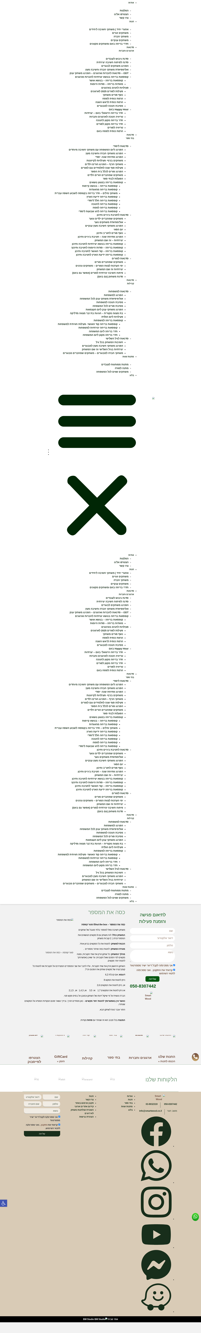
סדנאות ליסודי (121, 146)
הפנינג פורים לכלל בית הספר (107, 171)
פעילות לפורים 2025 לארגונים (107, 91)
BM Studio (88, 1319)
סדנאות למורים (120, 258)
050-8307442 (143, 986)
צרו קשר (124, 17)
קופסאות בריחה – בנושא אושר (106, 80)
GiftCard (60, 1056)
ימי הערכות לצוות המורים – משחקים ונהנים (99, 265)
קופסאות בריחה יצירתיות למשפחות (98, 327)
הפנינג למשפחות (113, 295)
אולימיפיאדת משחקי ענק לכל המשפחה (101, 298)
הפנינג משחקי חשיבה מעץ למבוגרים (102, 345)
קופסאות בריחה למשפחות (108, 320)
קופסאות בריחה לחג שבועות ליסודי (98, 211)
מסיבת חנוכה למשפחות (109, 302)
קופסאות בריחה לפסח (105, 207)
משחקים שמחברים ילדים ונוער (106, 218)
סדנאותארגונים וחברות (126, 592)
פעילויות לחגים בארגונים (115, 87)
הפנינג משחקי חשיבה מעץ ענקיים (104, 225)
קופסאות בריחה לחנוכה (104, 204)
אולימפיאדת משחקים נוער (108, 222)
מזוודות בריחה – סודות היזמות (106, 84)
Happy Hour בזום (119, 109)
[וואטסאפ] (156, 1182)
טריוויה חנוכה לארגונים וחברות (106, 116)
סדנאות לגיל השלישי (117, 338)
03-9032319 (152, 1104)
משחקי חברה (121, 36)
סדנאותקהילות (130, 816)
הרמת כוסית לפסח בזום (110, 131)
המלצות (124, 10)
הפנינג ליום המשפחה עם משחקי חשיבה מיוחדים (96, 149)
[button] (3, 1203)
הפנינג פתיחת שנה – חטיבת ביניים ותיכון (100, 236)
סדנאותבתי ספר (130, 676)
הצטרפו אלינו (121, 14)
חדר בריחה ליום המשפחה (103, 331)
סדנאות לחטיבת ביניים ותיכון (113, 215)
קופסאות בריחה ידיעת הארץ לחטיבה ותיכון (99, 254)
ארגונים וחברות (140, 1058)
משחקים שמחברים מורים (109, 262)
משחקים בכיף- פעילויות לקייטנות (105, 160)
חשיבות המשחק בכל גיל (109, 342)
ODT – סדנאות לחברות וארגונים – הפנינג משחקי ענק (99, 73)
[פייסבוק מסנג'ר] (156, 1279)
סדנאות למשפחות (118, 291)
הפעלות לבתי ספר (113, 178)
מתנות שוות (128, 356)
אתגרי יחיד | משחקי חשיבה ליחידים (109, 29)
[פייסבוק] (156, 1145)
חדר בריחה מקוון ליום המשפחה (100, 335)
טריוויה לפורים (115, 127)
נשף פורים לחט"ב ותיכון (110, 233)
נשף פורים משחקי (113, 95)
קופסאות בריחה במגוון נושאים (106, 182)
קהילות (87, 1058)
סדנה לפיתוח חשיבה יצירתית (113, 62)
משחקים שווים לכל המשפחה (112, 371)
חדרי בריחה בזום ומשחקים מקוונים (109, 43)
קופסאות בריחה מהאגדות (103, 189)
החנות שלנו (166, 1056)
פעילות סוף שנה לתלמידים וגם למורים (102, 167)
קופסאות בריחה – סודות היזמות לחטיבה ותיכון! (97, 247)
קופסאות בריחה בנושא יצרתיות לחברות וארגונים (102, 76)
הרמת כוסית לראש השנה (109, 102)
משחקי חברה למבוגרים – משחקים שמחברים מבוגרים (93, 353)
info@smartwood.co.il (150, 1111)
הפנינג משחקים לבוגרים (115, 66)
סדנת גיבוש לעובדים (117, 58)
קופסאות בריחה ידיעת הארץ (102, 196)
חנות (131, 21)
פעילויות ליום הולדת (112, 316)
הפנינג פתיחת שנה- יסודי (109, 157)
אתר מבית (112, 1319)
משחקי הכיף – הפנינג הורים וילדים (104, 164)
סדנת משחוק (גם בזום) (110, 276)
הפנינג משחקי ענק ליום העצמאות (104, 309)
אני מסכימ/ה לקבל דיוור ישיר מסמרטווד (151, 965)
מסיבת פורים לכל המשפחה (108, 306)
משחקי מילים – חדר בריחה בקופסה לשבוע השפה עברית (86, 193)
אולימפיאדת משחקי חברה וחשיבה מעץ (107, 69)
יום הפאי (118, 229)
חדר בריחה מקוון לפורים (109, 124)
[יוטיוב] (156, 1247)
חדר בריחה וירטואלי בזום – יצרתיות (104, 113)
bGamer (174, 1320)
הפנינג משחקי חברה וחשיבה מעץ (104, 153)
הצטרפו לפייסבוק (34, 1060)
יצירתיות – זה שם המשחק (109, 240)
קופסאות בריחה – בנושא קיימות (100, 186)
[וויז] (156, 1311)
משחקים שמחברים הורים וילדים (105, 175)
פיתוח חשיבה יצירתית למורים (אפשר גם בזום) (97, 273)
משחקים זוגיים (120, 33)
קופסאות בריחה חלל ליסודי (103, 200)
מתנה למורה (122, 368)
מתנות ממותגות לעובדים (115, 364)
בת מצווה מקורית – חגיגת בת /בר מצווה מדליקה (96, 313)
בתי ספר (113, 1057)
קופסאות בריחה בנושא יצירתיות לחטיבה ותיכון (97, 244)
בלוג (132, 375)
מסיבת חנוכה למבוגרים (110, 106)
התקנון (156, 970)
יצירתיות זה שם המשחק (110, 269)
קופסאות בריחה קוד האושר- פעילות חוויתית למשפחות (88, 324)
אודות (131, 3)
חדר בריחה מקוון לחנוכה (109, 120)
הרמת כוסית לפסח (112, 98)
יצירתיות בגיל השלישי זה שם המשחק (102, 349)
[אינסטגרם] (156, 1218)
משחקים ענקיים (120, 40)
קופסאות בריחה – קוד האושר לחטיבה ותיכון (99, 251)
